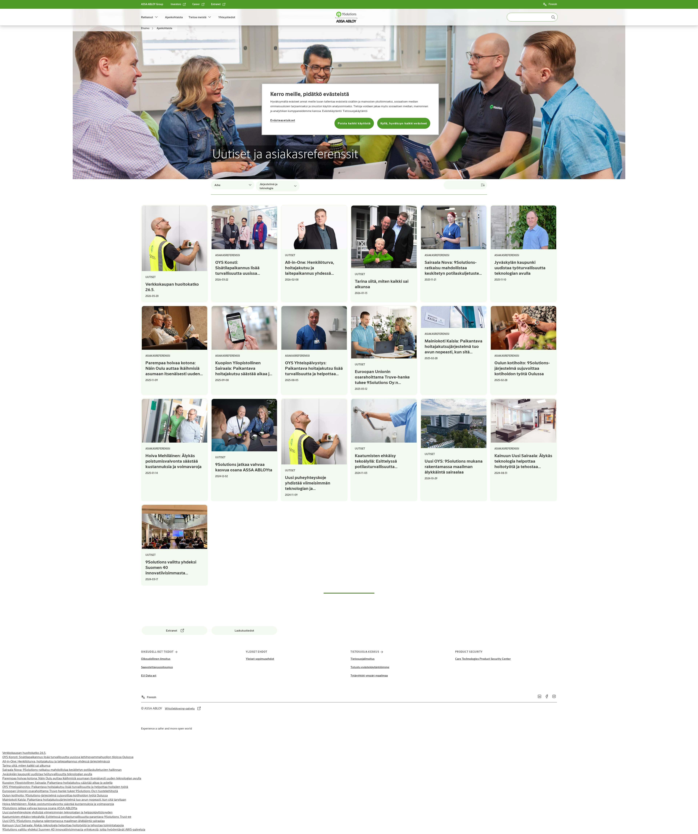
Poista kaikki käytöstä (354, 123)
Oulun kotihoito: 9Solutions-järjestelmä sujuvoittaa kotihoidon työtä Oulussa (55, 795)
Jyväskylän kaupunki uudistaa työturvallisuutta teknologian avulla (47, 774)
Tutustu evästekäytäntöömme (369, 667)
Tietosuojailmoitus (362, 659)
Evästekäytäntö (332, 111)
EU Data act (148, 675)
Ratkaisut (147, 17)
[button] (156, 17)
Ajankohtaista (174, 17)
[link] (178, 4)
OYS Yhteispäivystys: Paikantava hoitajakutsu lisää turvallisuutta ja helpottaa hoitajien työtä (65, 787)
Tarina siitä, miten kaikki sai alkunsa (26, 765)
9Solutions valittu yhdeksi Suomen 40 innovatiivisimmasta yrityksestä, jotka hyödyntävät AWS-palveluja (73, 829)
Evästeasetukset (282, 120)
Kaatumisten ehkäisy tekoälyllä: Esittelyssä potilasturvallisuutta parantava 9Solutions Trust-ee (66, 817)
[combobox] (532, 17)
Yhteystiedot (226, 17)
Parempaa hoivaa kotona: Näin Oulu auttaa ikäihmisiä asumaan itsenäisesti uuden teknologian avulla (71, 778)
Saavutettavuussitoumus (157, 667)
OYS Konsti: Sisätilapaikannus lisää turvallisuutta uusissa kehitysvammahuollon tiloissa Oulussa (67, 757)
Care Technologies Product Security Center (483, 659)
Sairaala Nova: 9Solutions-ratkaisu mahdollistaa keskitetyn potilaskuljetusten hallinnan (62, 770)
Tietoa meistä (197, 17)
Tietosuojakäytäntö (355, 111)
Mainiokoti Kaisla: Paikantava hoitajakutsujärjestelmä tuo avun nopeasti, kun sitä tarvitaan (64, 799)
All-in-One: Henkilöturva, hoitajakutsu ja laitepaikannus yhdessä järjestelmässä (56, 761)
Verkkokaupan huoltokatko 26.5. (24, 753)
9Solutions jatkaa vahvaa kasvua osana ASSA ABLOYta (39, 808)
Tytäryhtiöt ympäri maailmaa (369, 675)
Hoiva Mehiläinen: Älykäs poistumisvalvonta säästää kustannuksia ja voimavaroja (58, 804)
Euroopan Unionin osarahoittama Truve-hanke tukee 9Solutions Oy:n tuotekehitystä (60, 791)
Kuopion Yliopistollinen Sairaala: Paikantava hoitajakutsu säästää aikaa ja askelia (57, 782)
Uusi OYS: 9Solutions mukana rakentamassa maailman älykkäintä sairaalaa (53, 821)
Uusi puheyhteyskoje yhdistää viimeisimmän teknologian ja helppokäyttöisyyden (57, 812)
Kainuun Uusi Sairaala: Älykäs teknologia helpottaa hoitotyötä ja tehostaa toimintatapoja (63, 825)
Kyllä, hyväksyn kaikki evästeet (403, 123)
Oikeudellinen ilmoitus (155, 659)
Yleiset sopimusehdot (260, 659)
